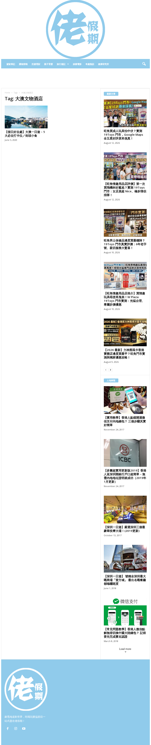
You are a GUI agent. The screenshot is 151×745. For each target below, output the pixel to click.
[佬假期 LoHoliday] (75, 29)
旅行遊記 (61, 64)
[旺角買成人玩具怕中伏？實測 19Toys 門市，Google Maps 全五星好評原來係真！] (125, 113)
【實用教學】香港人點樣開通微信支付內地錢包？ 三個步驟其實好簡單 (125, 421)
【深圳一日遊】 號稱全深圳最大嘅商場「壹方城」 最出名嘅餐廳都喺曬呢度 (125, 580)
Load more (125, 648)
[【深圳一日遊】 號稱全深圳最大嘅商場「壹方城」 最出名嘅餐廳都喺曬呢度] (125, 559)
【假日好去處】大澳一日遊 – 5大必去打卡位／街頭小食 (25, 133)
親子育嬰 (48, 64)
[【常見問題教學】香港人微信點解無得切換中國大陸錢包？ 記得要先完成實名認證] (125, 611)
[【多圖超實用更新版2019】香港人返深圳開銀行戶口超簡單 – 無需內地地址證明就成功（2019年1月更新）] (125, 453)
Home (7, 92)
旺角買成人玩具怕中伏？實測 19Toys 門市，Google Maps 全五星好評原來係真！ (123, 134)
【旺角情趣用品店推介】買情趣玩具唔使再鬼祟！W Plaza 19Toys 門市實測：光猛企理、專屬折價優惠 (124, 298)
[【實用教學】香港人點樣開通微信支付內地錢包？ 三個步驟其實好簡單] (125, 400)
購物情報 (23, 64)
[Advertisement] (75, 78)
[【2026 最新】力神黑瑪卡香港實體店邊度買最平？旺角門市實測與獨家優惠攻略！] (125, 332)
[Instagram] (17, 729)
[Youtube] (24, 729)
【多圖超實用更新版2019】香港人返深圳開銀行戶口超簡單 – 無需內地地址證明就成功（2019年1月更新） (125, 475)
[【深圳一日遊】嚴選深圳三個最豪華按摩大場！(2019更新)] (125, 509)
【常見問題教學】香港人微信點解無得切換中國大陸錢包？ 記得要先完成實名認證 (125, 632)
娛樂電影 (77, 64)
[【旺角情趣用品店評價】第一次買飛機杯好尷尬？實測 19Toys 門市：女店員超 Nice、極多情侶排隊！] (125, 166)
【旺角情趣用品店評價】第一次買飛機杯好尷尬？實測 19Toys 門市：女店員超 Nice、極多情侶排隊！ (125, 189)
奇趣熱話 (90, 64)
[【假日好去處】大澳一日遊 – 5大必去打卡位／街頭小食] (26, 117)
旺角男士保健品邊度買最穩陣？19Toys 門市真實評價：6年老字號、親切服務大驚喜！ (125, 244)
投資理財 (36, 64)
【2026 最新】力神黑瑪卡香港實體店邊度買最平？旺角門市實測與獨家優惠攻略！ (124, 353)
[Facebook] (9, 729)
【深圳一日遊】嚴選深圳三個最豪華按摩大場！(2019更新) (124, 529)
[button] (144, 64)
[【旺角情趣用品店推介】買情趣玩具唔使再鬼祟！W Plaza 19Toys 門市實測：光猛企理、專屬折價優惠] (125, 276)
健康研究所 (103, 64)
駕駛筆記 (10, 64)
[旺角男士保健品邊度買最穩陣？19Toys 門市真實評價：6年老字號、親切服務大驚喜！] (125, 223)
